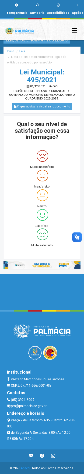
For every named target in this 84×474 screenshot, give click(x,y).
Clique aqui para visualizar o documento (43, 106)
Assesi (25, 468)
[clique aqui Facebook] (42, 456)
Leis (22, 51)
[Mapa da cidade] (42, 291)
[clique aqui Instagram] (53, 456)
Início (10, 51)
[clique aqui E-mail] (31, 456)
